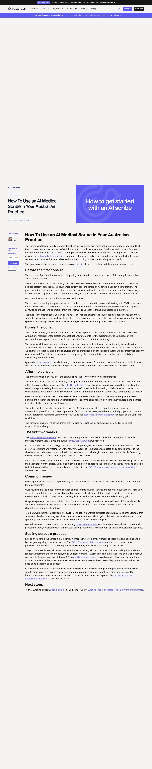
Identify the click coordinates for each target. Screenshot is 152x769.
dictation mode (43, 362)
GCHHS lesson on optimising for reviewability (112, 467)
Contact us (139, 9)
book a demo (57, 589)
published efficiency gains (51, 255)
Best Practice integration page (98, 414)
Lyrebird (80, 264)
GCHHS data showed (86, 524)
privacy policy (12, 270)
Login (119, 9)
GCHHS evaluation (74, 384)
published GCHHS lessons (42, 437)
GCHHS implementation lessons (88, 542)
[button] (33, 9)
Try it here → (116, 15)
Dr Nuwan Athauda (79, 440)
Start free (127, 9)
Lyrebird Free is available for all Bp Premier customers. (116, 589)
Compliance (84, 9)
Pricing (93, 9)
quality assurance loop (84, 557)
